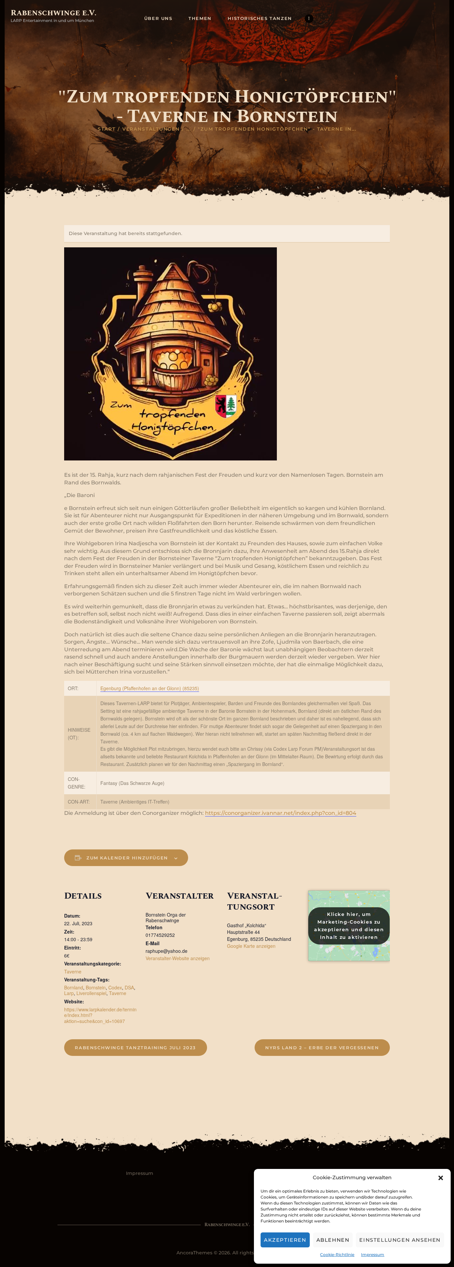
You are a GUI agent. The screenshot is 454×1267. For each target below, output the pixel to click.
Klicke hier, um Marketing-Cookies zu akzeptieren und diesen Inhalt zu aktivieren (349, 925)
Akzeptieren (285, 1240)
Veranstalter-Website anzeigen (178, 958)
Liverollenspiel (91, 993)
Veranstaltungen (151, 129)
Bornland (73, 987)
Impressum (372, 1254)
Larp (69, 993)
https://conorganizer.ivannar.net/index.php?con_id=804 (280, 813)
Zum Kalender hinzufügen (127, 857)
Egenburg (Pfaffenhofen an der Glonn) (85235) (149, 688)
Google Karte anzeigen (251, 946)
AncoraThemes (194, 1253)
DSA (129, 987)
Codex (115, 987)
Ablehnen (333, 1240)
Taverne (72, 971)
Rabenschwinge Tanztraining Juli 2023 (135, 1047)
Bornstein (96, 987)
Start (107, 129)
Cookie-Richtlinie (337, 1254)
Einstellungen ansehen (400, 1240)
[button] (440, 1178)
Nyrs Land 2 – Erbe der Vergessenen (322, 1047)
